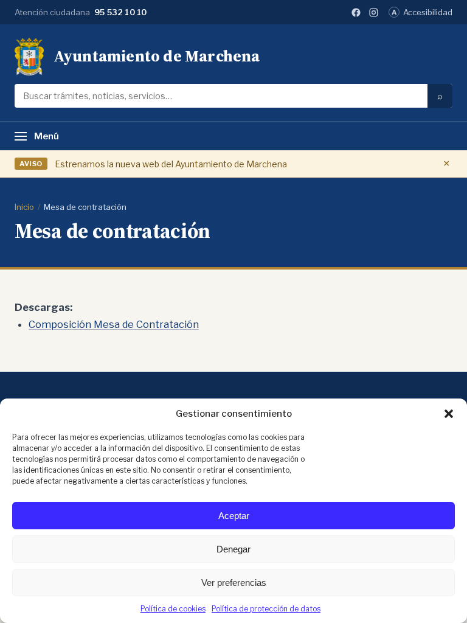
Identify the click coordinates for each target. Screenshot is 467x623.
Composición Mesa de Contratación (114, 324)
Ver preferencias (233, 582)
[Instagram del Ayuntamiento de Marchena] (373, 12)
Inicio (24, 207)
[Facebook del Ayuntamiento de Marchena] (356, 12)
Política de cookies (173, 608)
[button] (449, 414)
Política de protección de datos (266, 608)
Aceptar (233, 515)
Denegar (233, 549)
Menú (46, 136)
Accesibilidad (422, 12)
